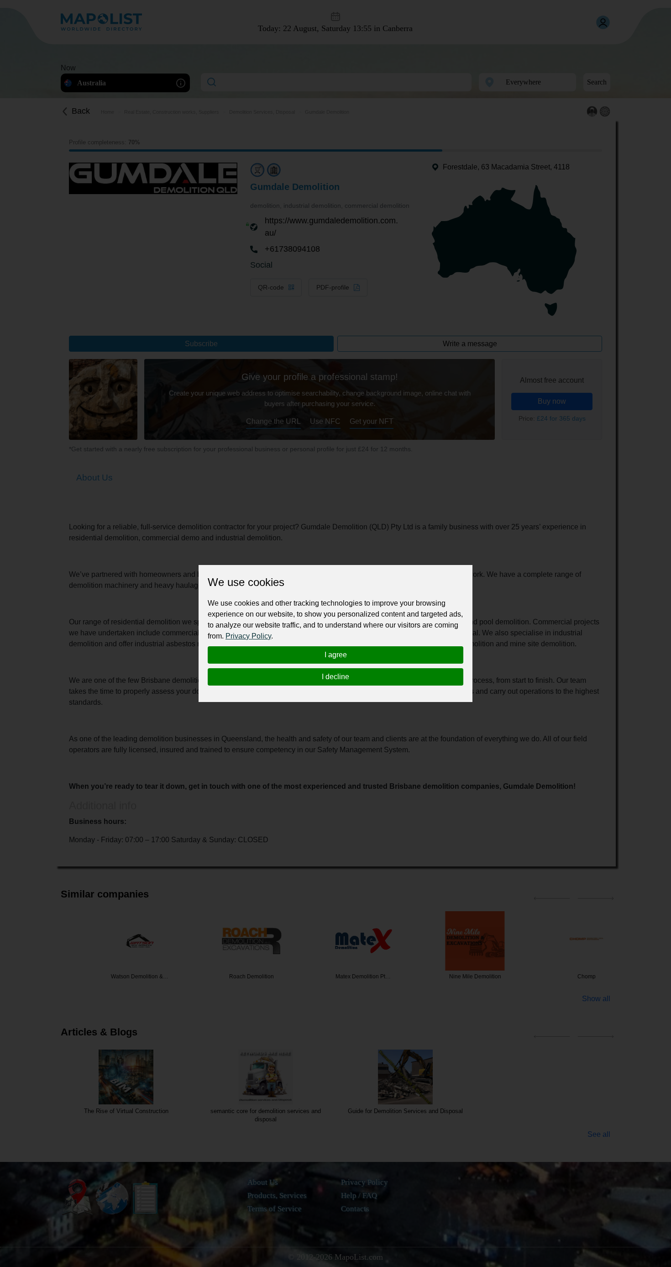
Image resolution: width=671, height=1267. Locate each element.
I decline (335, 677)
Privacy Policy (248, 636)
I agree (336, 655)
